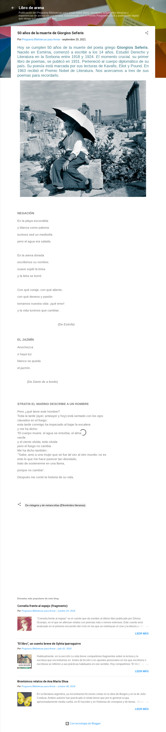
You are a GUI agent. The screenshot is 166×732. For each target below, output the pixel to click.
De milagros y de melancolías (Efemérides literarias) (55, 505)
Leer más (142, 633)
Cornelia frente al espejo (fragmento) (42, 606)
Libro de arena (31, 8)
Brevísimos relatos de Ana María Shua (42, 681)
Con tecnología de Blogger (85, 723)
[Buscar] (153, 9)
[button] (147, 33)
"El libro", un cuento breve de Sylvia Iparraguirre (49, 643)
